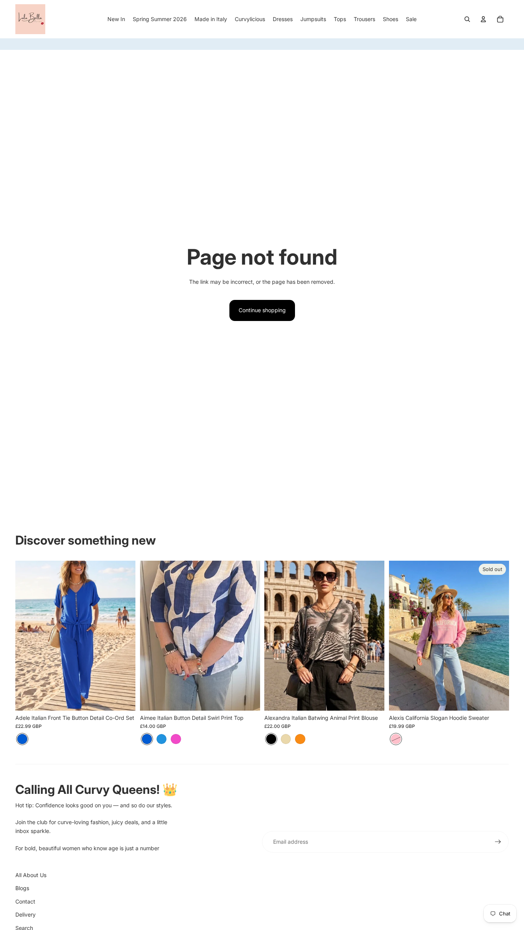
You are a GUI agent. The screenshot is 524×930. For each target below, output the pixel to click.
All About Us (30, 875)
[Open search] (467, 19)
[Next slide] (248, 635)
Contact (25, 901)
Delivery (25, 914)
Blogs (22, 888)
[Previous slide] (151, 635)
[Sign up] (498, 842)
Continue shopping (262, 310)
